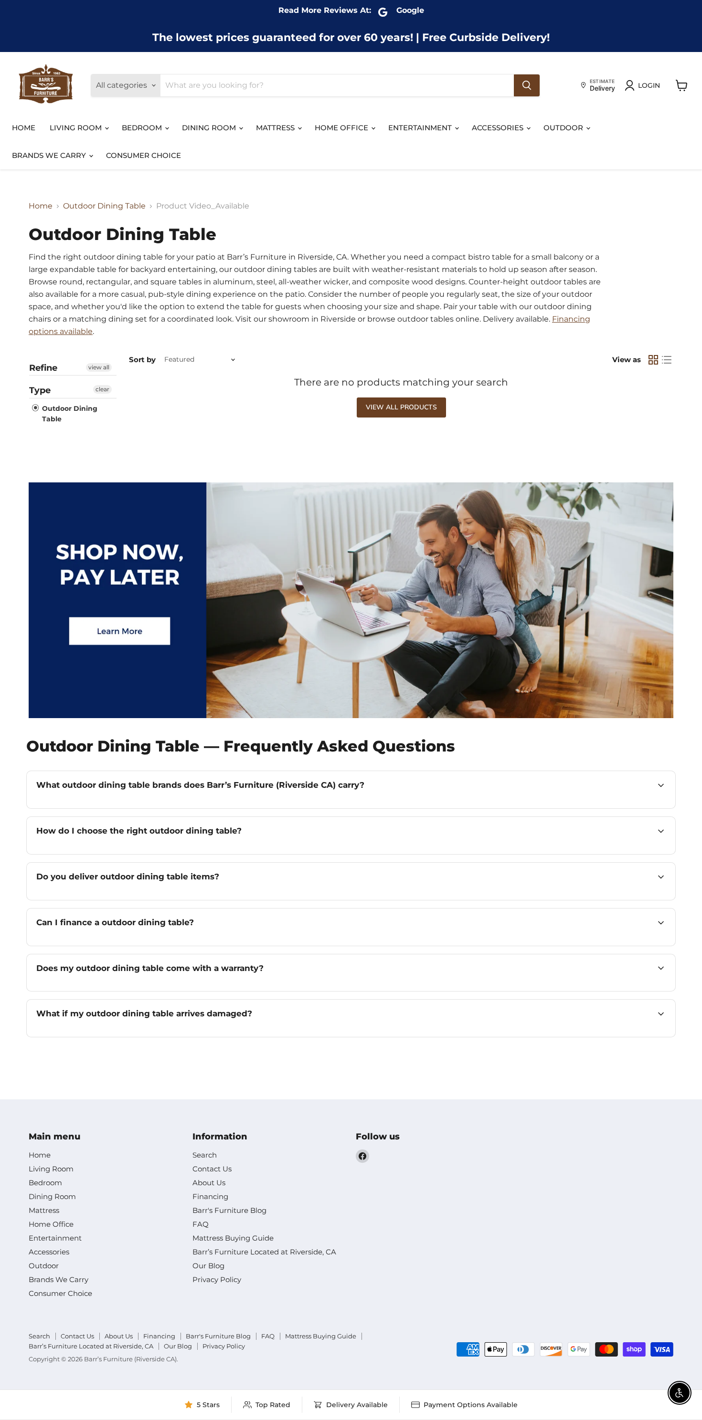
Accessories (498, 127)
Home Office (342, 127)
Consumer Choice (143, 155)
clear (102, 389)
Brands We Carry (50, 155)
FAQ (200, 1224)
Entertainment (421, 127)
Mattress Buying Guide (233, 1237)
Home (23, 127)
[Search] (527, 85)
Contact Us (212, 1168)
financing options (120, 945)
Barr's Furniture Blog (229, 1210)
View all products (401, 407)
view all (98, 367)
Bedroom (143, 127)
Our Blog (208, 1265)
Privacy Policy (216, 1279)
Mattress (276, 127)
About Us (208, 1182)
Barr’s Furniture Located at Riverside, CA (264, 1251)
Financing (210, 1196)
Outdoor (564, 127)
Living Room (77, 127)
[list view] (666, 359)
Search (204, 1154)
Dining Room (210, 127)
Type (40, 390)
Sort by (142, 359)
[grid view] (653, 359)
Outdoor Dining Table (104, 206)
